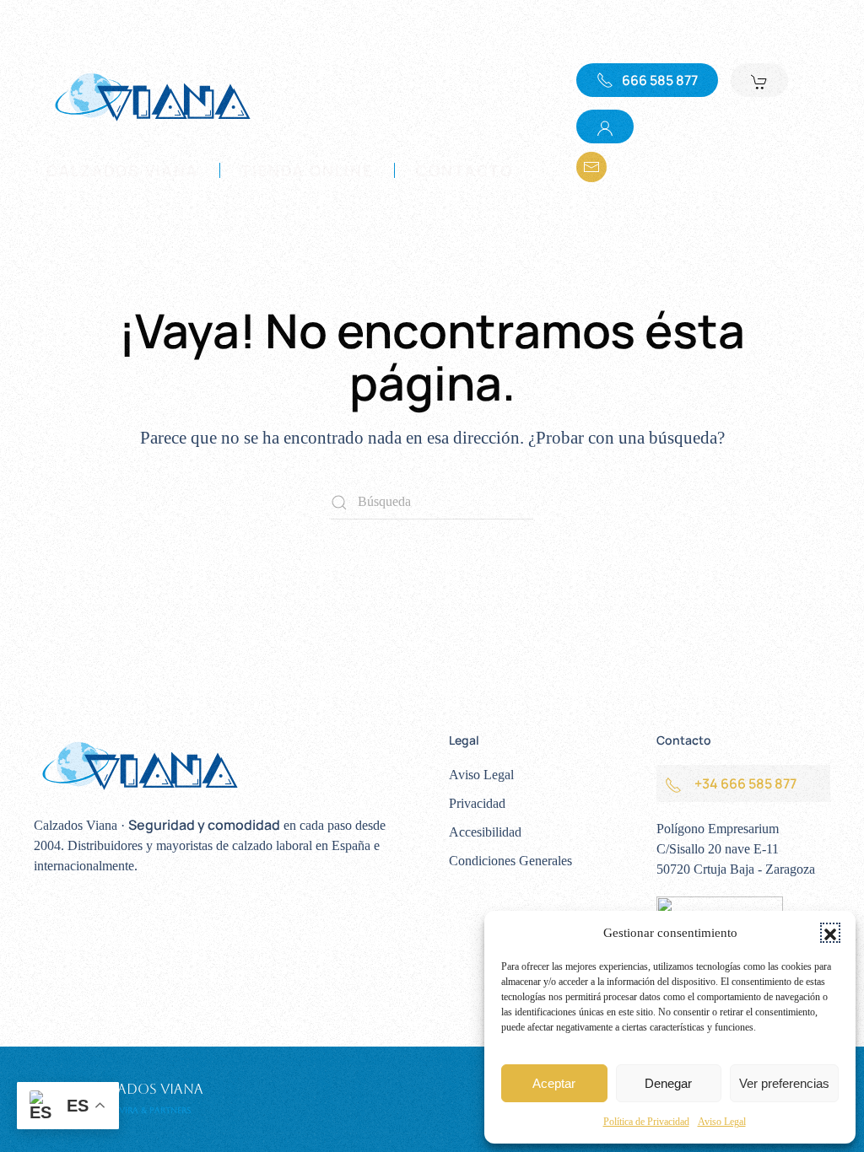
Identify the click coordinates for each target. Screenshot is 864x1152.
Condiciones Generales (510, 860)
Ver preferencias (784, 1083)
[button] (830, 932)
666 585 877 (660, 80)
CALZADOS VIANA (122, 170)
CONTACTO (464, 170)
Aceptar (553, 1083)
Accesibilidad (485, 832)
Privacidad (477, 803)
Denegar (668, 1083)
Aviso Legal (722, 1122)
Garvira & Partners (146, 1110)
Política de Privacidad (646, 1122)
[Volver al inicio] (152, 96)
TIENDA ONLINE (307, 170)
